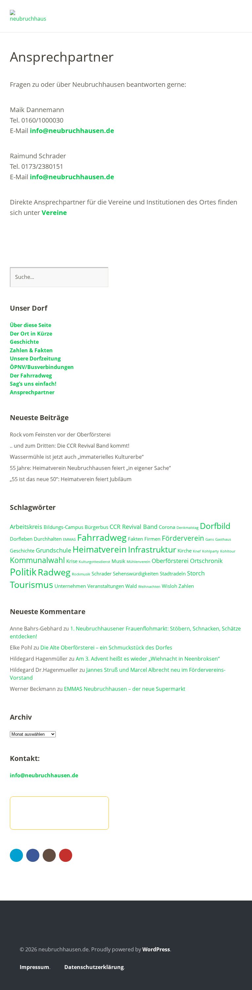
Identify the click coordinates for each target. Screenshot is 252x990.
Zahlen (186, 586)
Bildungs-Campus (63, 527)
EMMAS (69, 539)
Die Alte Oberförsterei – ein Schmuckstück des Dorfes (106, 647)
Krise (71, 561)
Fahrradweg (102, 537)
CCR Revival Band (134, 527)
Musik (118, 561)
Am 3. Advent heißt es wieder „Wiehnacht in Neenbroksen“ (148, 658)
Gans (209, 539)
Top (225, 968)
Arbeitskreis (26, 527)
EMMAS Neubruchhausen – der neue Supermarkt (124, 688)
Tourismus (31, 584)
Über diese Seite (30, 325)
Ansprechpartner (32, 392)
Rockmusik (81, 574)
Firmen (152, 538)
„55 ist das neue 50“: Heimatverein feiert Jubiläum (71, 479)
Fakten (135, 538)
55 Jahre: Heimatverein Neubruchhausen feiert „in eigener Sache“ (90, 468)
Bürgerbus (96, 527)
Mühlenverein (138, 561)
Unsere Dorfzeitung (35, 358)
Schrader (102, 573)
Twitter (16, 855)
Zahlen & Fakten (31, 350)
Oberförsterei (170, 561)
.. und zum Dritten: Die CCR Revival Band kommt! (69, 445)
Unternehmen (70, 586)
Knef (197, 551)
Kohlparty (210, 551)
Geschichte (24, 341)
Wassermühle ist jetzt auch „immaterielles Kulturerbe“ (77, 456)
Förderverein (183, 538)
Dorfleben (21, 538)
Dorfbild (215, 525)
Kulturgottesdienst (94, 561)
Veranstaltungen (105, 586)
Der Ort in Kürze (31, 333)
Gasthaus (223, 539)
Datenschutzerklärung (94, 967)
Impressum (34, 967)
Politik (23, 571)
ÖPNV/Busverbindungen (42, 367)
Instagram (49, 855)
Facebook (32, 855)
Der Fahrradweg (31, 375)
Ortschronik (206, 561)
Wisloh (169, 586)
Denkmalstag (188, 527)
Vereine (54, 212)
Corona (167, 527)
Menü (237, 13)
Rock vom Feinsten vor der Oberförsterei (60, 434)
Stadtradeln (173, 573)
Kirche (185, 550)
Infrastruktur (152, 549)
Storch (196, 573)
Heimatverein (100, 549)
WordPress (156, 949)
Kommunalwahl (37, 560)
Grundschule (53, 550)
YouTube (65, 855)
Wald (131, 586)
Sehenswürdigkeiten (135, 573)
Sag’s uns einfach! (33, 383)
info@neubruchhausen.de (72, 130)
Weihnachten (149, 586)
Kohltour (227, 551)
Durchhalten (48, 538)
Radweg (54, 572)
